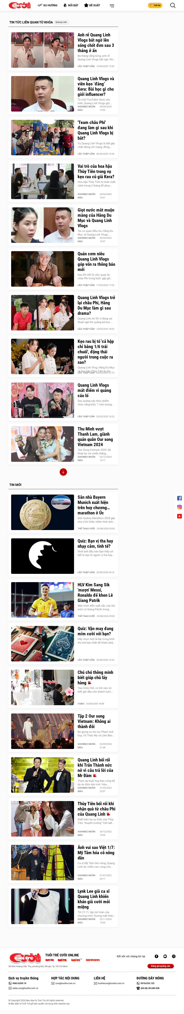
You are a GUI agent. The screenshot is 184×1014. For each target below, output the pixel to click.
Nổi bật (73, 5)
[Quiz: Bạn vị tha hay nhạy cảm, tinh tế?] (42, 556)
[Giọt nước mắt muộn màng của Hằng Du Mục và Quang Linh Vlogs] (42, 225)
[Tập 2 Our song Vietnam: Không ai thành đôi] (42, 731)
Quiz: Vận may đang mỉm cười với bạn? (95, 631)
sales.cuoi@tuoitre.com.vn (25, 988)
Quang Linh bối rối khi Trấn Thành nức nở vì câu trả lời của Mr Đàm (95, 767)
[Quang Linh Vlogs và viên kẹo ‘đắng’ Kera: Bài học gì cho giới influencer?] (42, 94)
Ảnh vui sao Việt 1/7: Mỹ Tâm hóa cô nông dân (96, 852)
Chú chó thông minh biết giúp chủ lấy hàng (95, 677)
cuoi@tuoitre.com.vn (65, 983)
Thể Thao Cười (86, 528)
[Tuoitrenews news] (93, 959)
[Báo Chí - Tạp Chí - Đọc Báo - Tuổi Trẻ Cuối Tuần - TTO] (63, 959)
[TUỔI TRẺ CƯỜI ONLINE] (25, 959)
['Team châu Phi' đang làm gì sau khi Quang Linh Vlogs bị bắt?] (42, 137)
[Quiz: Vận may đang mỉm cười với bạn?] (42, 644)
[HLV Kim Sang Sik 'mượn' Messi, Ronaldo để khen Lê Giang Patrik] (42, 600)
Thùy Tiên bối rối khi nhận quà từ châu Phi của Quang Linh (96, 809)
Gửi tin (157, 5)
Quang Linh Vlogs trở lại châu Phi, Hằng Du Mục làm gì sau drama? (96, 305)
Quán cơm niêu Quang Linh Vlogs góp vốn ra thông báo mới (96, 261)
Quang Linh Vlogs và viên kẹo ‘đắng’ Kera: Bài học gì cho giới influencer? (96, 86)
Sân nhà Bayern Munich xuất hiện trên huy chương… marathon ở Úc (94, 505)
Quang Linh (61, 22)
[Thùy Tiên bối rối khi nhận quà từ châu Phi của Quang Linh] (42, 819)
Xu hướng (50, 5)
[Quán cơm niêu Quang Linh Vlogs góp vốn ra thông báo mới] (42, 269)
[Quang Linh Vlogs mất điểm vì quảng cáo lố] (42, 400)
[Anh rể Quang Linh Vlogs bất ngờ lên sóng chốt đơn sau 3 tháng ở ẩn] (42, 50)
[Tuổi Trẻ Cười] (174, 956)
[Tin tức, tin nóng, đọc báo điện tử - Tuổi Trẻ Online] (50, 959)
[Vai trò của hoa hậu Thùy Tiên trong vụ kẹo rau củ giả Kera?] (42, 181)
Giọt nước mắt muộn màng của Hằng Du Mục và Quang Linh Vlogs (96, 217)
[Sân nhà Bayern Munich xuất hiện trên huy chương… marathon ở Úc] (42, 512)
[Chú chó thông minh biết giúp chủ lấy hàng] (42, 687)
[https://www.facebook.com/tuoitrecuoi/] (156, 956)
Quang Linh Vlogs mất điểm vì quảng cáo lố (94, 390)
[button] (111, 6)
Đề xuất (94, 5)
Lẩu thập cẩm (86, 66)
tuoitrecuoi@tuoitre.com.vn (111, 983)
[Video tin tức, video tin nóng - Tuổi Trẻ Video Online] (78, 959)
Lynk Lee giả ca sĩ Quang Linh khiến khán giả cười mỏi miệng (94, 899)
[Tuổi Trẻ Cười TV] (165, 956)
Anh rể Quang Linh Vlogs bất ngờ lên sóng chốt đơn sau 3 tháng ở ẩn (96, 42)
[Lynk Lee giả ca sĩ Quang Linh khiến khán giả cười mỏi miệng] (42, 906)
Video (81, 703)
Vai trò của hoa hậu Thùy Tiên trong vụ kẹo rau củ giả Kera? (96, 171)
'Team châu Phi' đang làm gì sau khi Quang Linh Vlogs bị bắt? (95, 130)
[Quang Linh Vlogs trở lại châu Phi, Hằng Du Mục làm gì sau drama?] (42, 313)
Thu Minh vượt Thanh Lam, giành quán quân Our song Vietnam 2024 (95, 436)
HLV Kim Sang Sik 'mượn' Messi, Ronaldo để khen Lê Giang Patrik (95, 592)
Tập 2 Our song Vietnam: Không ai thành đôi (94, 721)
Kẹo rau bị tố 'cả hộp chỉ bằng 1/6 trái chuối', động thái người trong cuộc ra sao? (96, 352)
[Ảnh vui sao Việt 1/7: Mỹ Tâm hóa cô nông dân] (42, 862)
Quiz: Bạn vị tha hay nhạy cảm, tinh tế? (95, 543)
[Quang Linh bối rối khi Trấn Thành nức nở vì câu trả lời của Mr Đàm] (42, 775)
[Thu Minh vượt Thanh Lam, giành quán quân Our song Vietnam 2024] (42, 444)
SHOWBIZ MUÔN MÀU (86, 108)
